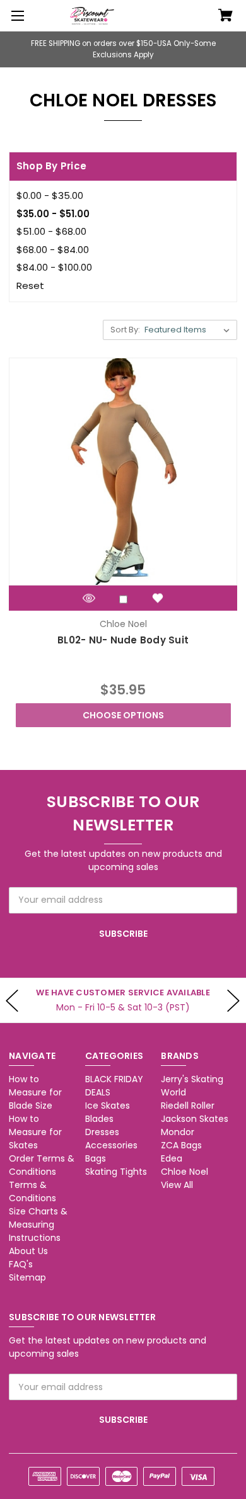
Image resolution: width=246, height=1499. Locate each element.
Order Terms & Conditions (41, 1165)
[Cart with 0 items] (225, 16)
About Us (28, 1251)
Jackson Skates (194, 1118)
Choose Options (123, 715)
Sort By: (125, 330)
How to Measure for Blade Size (35, 1092)
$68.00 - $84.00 (52, 249)
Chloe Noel (184, 1171)
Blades (99, 1118)
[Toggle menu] (16, 15)
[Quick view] (89, 597)
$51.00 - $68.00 (51, 231)
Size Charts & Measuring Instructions (38, 1224)
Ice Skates (107, 1105)
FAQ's (21, 1264)
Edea (171, 1158)
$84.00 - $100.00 (54, 267)
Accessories (111, 1145)
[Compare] (123, 599)
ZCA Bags (181, 1145)
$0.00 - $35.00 (49, 195)
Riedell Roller (187, 1105)
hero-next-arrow (233, 1000)
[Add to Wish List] (158, 597)
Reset (30, 285)
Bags (95, 1158)
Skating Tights (116, 1171)
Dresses (102, 1132)
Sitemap (27, 1277)
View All (177, 1185)
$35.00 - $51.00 (53, 213)
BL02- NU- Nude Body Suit (123, 640)
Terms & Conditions (32, 1191)
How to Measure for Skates (35, 1131)
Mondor (177, 1132)
